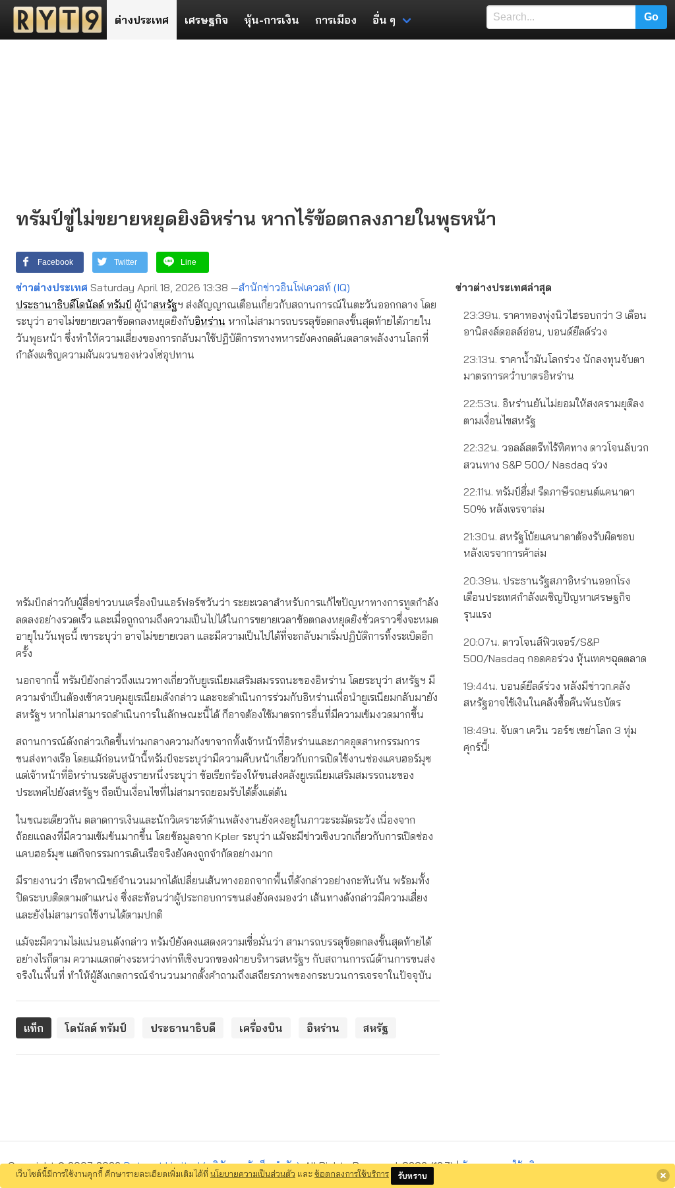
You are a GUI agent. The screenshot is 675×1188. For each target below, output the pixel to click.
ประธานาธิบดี (45, 304)
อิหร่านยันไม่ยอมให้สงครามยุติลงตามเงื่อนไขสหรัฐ (553, 412)
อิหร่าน (209, 320)
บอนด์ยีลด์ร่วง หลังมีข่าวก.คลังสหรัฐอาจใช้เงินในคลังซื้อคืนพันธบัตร (546, 694)
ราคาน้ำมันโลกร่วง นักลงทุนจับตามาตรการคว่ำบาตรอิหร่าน (554, 368)
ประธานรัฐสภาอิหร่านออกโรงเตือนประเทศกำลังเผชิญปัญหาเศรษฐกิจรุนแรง (547, 597)
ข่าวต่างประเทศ (52, 287)
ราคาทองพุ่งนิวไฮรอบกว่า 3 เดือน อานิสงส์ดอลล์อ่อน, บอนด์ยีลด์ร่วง (555, 323)
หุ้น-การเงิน (271, 19)
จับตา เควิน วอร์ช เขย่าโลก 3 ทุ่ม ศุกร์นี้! (550, 738)
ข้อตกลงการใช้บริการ (351, 1173)
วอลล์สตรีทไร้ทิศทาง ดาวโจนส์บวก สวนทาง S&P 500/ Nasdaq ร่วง (556, 456)
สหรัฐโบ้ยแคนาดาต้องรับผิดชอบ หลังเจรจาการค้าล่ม (549, 545)
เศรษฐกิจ (206, 19)
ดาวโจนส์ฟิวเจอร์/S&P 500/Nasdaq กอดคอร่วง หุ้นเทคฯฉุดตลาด (555, 650)
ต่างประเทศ (142, 19)
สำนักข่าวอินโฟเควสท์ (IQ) (294, 287)
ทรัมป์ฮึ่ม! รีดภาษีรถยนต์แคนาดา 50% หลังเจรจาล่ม (549, 500)
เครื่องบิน (261, 1027)
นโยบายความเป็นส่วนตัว (252, 1173)
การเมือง (336, 19)
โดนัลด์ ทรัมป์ (103, 304)
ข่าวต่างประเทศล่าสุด (503, 287)
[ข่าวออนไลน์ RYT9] (53, 20)
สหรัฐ (165, 304)
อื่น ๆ (384, 19)
